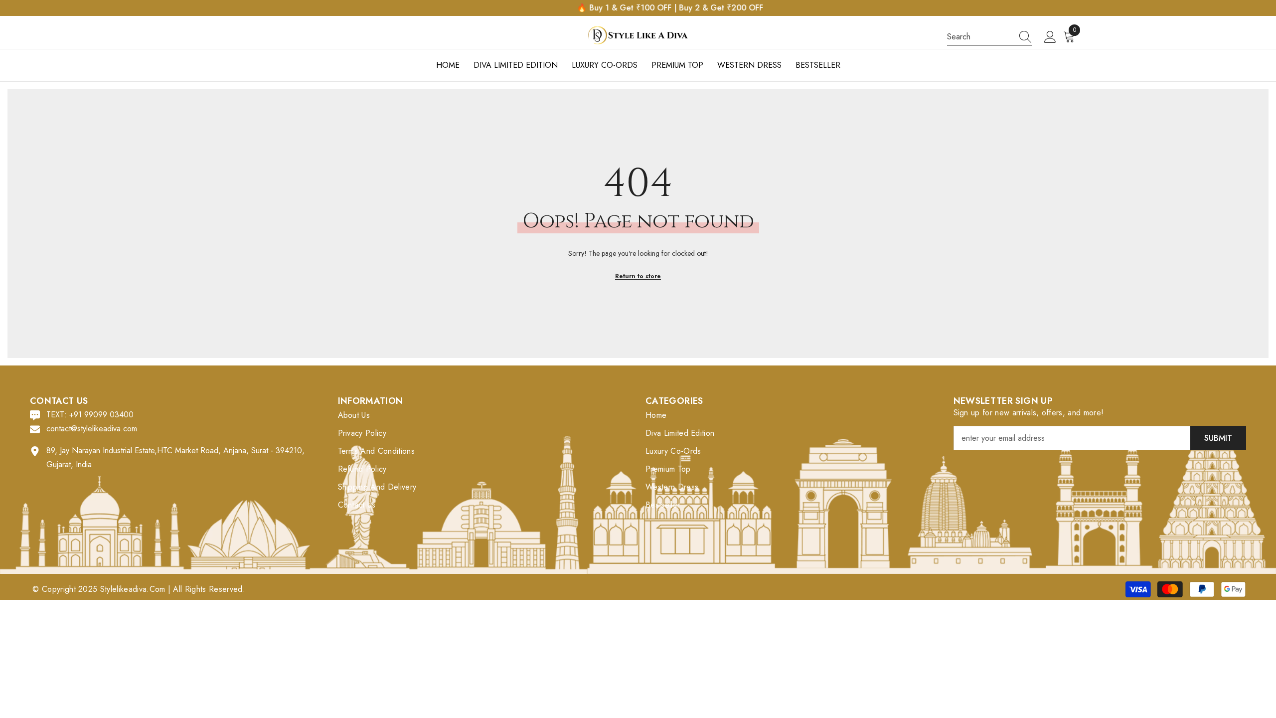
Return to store (638, 276)
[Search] (989, 37)
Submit (1218, 438)
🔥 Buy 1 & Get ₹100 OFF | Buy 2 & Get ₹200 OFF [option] (638, 7)
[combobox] (980, 36)
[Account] (1050, 37)
